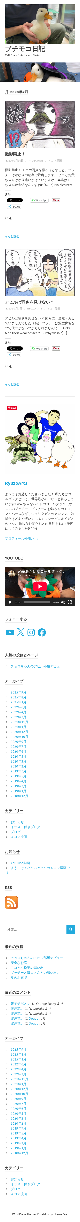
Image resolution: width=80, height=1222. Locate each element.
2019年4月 (18, 781)
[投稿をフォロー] (11, 908)
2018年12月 (19, 796)
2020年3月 (18, 761)
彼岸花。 (17, 1008)
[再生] (10, 602)
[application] (40, 586)
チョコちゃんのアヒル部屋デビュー (37, 666)
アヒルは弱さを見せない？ (29, 302)
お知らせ (17, 822)
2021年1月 (18, 727)
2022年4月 (18, 712)
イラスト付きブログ (25, 827)
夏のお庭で (19, 977)
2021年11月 (19, 722)
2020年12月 (19, 731)
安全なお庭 (19, 962)
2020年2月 (18, 766)
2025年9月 (18, 692)
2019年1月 (18, 791)
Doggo (33, 1018)
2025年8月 (18, 697)
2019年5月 (18, 776)
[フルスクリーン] (70, 602)
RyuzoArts (36, 160)
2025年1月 (18, 702)
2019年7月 (18, 771)
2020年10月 (19, 736)
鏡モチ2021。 (21, 1003)
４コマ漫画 (55, 160)
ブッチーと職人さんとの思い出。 (35, 972)
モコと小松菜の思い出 (27, 967)
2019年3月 (18, 786)
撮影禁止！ (15, 153)
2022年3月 (18, 717)
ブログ (16, 832)
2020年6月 (18, 751)
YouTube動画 (20, 863)
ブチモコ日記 (25, 48)
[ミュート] (63, 602)
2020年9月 (18, 741)
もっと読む (12, 236)
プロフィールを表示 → (22, 538)
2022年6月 (18, 707)
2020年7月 (18, 746)
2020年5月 (18, 756)
